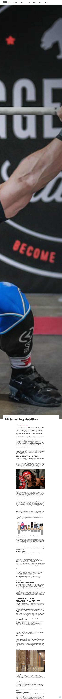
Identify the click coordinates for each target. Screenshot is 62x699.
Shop (29, 2)
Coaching (15, 2)
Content (22, 2)
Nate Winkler (24, 425)
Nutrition (7, 417)
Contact (40, 2)
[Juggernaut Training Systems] (6, 2)
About (34, 2)
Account (46, 2)
